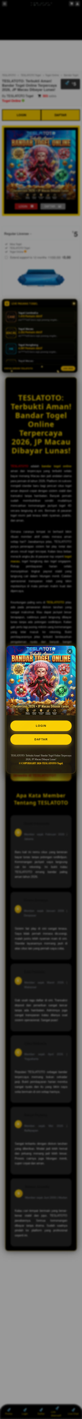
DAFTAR (41, 739)
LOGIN (41, 725)
